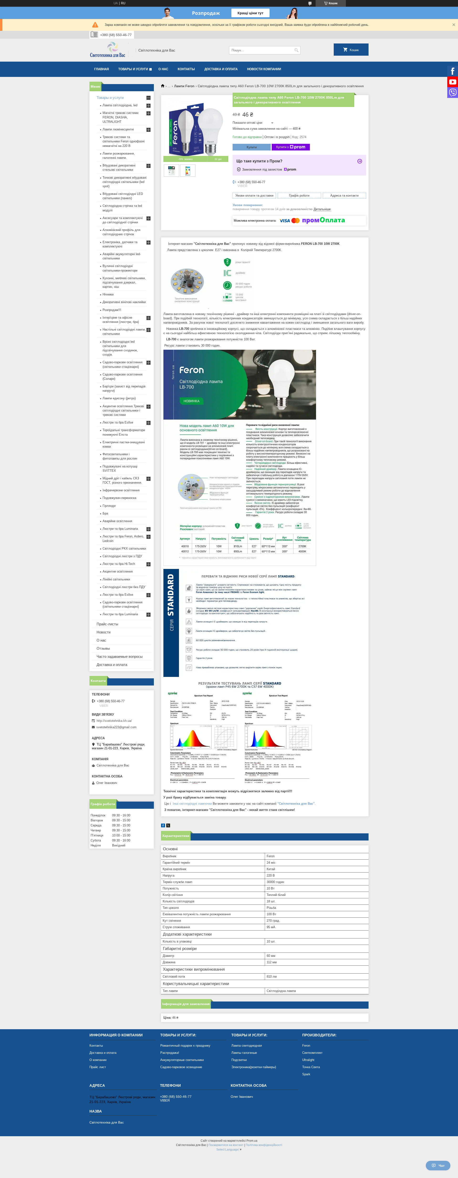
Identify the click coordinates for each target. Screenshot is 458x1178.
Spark (306, 1074)
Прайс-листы (107, 624)
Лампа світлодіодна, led (120, 105)
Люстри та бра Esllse (118, 422)
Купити (252, 147)
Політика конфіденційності (264, 1145)
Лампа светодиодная (246, 1045)
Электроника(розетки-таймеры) (253, 1067)
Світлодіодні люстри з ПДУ (122, 556)
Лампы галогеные (244, 1053)
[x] (168, 826)
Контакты (186, 69)
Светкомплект (312, 1053)
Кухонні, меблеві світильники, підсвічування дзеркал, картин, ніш (124, 282)
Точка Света (311, 1067)
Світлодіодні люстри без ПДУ (124, 587)
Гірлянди (109, 506)
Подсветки (239, 1060)
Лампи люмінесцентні (118, 129)
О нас (163, 69)
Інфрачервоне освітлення (121, 490)
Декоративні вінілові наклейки (124, 302)
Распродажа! (169, 1053)
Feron (306, 1045)
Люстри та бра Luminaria (120, 528)
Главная (101, 69)
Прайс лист (97, 1067)
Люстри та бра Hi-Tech (119, 564)
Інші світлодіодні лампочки (192, 803)
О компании (97, 1060)
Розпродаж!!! (112, 310)
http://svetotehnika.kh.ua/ (114, 721)
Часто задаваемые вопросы (120, 656)
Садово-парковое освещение (181, 1067)
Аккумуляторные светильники (182, 1060)
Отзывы (103, 648)
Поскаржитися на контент (226, 1145)
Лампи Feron (184, 86)
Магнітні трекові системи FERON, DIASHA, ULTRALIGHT (120, 117)
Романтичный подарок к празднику (185, 1045)
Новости (103, 632)
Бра (105, 513)
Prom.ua (251, 1140)
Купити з (282, 147)
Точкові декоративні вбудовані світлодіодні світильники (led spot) (124, 182)
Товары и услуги (133, 69)
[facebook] (163, 826)
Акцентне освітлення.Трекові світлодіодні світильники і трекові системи (123, 410)
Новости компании (264, 69)
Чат (442, 1165)
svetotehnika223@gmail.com (116, 727)
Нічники (108, 294)
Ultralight (308, 1060)
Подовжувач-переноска (119, 498)
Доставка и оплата (221, 69)
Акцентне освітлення (118, 571)
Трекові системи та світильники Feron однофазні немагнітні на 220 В (124, 141)
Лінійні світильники (116, 579)
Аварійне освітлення (117, 521)
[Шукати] (296, 50)
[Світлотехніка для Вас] (110, 50)
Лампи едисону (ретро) (119, 398)
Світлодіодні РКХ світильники (124, 548)
